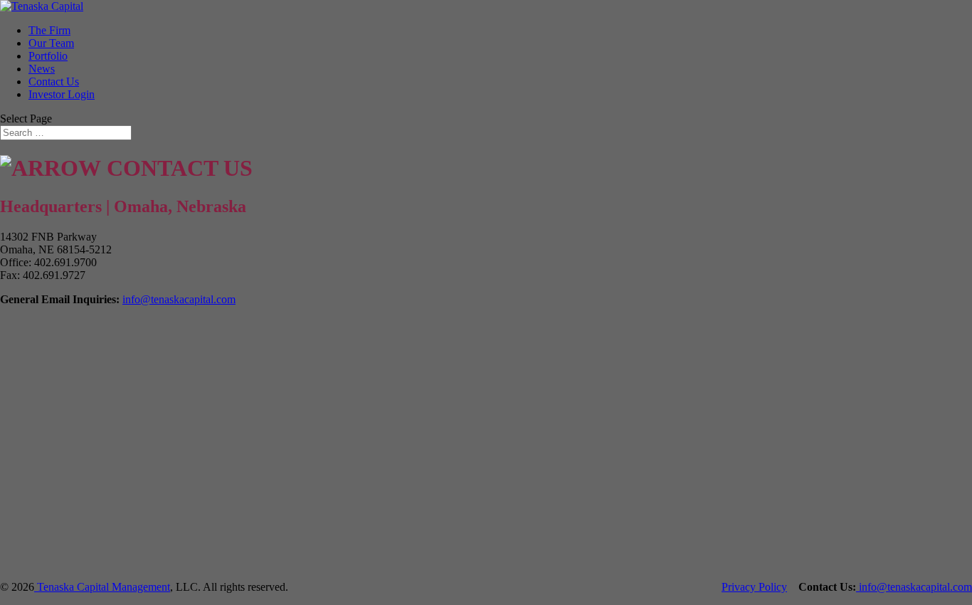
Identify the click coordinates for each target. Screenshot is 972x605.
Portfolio (48, 56)
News (41, 69)
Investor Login (61, 94)
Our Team (51, 43)
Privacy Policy (754, 587)
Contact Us (53, 81)
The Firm (49, 30)
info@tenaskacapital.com (179, 299)
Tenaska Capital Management (102, 587)
